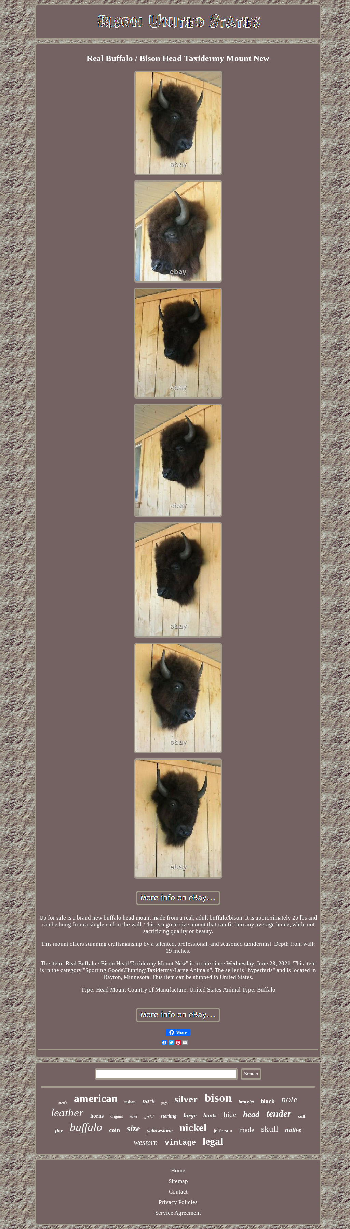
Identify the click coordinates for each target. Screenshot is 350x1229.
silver (186, 1099)
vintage (180, 1143)
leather (67, 1113)
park (148, 1100)
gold (149, 1117)
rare (133, 1116)
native (293, 1129)
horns (97, 1116)
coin (114, 1130)
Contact (178, 1191)
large (190, 1115)
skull (269, 1128)
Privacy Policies (178, 1202)
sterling (169, 1116)
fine (59, 1130)
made (246, 1129)
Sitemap (178, 1181)
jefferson (223, 1130)
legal (213, 1141)
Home (178, 1170)
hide (230, 1115)
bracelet (246, 1101)
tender (278, 1113)
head (251, 1114)
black (267, 1101)
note (289, 1099)
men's (62, 1103)
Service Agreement (178, 1213)
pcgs (164, 1103)
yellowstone (160, 1130)
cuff (301, 1116)
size (133, 1128)
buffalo (86, 1127)
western (146, 1142)
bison (218, 1097)
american (96, 1098)
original (116, 1116)
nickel (193, 1127)
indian (130, 1102)
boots (210, 1115)
